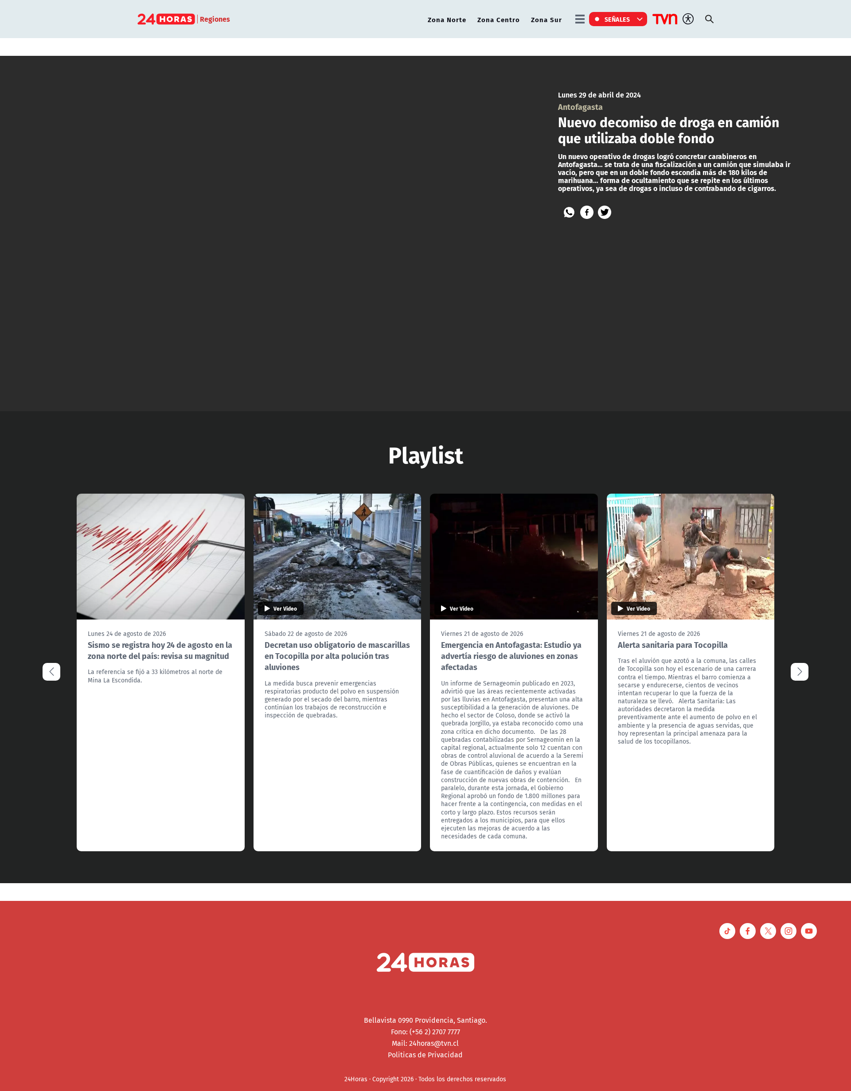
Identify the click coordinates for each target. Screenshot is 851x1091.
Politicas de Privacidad (425, 1054)
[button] (799, 672)
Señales (617, 19)
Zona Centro (498, 19)
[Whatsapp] (569, 212)
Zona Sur (546, 19)
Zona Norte (447, 19)
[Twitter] (604, 212)
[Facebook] (586, 212)
